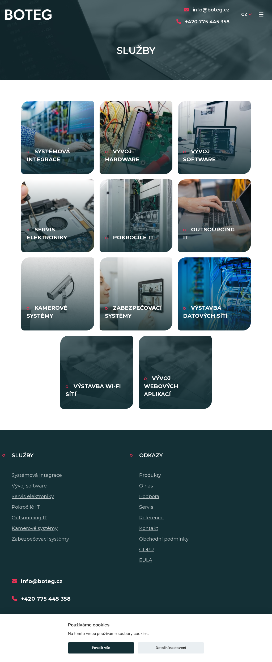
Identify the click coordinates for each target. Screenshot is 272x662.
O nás (146, 486)
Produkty (150, 475)
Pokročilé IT (26, 507)
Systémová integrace (37, 475)
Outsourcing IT (29, 518)
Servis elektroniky (33, 496)
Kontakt (148, 528)
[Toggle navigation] (261, 14)
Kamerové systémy (35, 528)
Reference (151, 518)
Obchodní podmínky (164, 539)
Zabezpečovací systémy (40, 539)
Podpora (149, 496)
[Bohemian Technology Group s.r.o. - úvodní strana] (28, 14)
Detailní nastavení (171, 648)
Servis (146, 507)
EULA (145, 560)
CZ (244, 14)
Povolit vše (101, 648)
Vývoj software (29, 486)
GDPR (146, 550)
